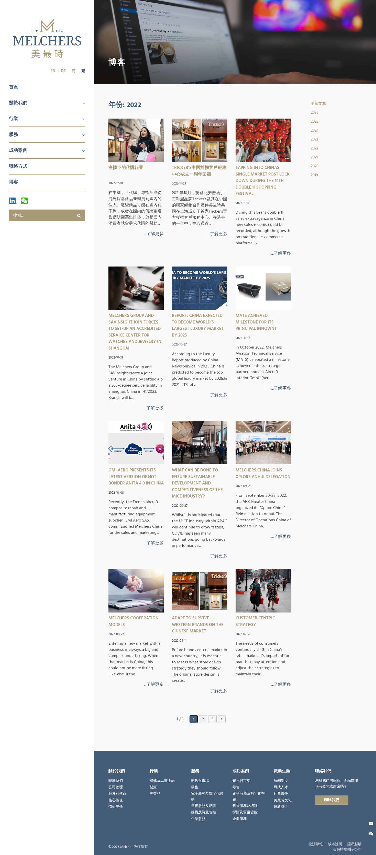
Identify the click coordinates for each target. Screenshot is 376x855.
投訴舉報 (315, 844)
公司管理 (115, 787)
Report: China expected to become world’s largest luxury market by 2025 (198, 325)
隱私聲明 (354, 844)
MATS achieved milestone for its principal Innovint (256, 322)
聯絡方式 (18, 166)
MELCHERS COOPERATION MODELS (133, 621)
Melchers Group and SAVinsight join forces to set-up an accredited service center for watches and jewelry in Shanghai (134, 332)
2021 (314, 157)
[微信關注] (371, 834)
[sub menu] (80, 103)
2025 (314, 121)
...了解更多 (154, 234)
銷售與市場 (200, 780)
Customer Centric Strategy (255, 621)
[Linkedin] (13, 201)
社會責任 (281, 793)
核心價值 (115, 800)
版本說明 (335, 844)
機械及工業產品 (162, 780)
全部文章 (318, 103)
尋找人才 (281, 787)
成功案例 (18, 150)
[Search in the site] (79, 215)
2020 (314, 166)
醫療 (153, 787)
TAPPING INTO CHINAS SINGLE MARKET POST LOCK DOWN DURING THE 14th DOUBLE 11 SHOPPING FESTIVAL (263, 181)
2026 (314, 112)
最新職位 (281, 806)
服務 (13, 134)
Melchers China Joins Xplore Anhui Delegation (263, 473)
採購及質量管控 (203, 812)
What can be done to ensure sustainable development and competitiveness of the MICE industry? (197, 483)
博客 (13, 182)
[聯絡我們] (371, 823)
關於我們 (18, 103)
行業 (13, 118)
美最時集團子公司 (347, 849)
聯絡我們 (331, 800)
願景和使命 (117, 793)
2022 (314, 148)
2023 (314, 139)
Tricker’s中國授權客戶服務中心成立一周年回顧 (199, 171)
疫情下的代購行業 (125, 168)
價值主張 (115, 806)
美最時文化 (283, 800)
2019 (314, 175)
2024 (314, 130)
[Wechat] (24, 201)
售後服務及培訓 (203, 805)
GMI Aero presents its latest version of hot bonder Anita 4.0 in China (136, 476)
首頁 (13, 87)
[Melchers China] (47, 38)
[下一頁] (222, 719)
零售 (194, 787)
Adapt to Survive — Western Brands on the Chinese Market (198, 624)
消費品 (155, 793)
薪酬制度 (281, 780)
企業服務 (198, 819)
